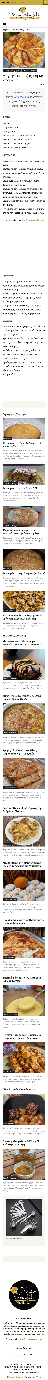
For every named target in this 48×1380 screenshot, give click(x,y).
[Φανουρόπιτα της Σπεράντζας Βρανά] (24, 559)
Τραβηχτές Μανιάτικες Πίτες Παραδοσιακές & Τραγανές (20, 752)
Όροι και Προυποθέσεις (23, 1364)
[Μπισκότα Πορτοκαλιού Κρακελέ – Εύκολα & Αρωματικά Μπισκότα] (24, 885)
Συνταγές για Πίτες (10, 732)
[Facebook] (17, 1355)
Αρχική (6, 30)
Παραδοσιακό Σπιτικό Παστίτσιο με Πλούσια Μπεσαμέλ (24, 921)
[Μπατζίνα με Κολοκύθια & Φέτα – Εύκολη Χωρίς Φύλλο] (24, 718)
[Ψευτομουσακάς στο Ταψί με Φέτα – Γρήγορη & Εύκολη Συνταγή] (24, 601)
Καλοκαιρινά (8, 845)
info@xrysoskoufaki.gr (31, 1339)
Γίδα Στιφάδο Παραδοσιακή (19, 1089)
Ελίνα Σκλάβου (8, 957)
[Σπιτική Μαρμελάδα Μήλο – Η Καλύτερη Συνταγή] (24, 1164)
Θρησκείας (7, 438)
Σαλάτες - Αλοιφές (10, 1014)
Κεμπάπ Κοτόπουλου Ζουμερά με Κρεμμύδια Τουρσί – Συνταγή (22, 1036)
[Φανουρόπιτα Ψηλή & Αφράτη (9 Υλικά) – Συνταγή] (24, 429)
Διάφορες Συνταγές (10, 483)
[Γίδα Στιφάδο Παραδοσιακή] (24, 1109)
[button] (4, 23)
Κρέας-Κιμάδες (9, 610)
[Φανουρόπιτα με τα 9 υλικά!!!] (24, 474)
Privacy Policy (23, 1370)
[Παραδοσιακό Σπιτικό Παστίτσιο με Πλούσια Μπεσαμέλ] (24, 943)
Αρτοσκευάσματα (9, 787)
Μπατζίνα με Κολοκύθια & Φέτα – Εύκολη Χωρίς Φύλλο (23, 697)
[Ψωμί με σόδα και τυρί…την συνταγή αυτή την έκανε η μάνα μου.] (24, 516)
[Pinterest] (31, 1355)
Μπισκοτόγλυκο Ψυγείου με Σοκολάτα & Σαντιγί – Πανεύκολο (22, 643)
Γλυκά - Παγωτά (29, 70)
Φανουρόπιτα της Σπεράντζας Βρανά (24, 573)
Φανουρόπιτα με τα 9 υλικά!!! (20, 488)
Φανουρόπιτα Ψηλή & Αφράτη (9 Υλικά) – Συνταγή (22, 444)
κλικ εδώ (19, 96)
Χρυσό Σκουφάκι (16, 1377)
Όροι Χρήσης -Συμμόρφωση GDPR (23, 1367)
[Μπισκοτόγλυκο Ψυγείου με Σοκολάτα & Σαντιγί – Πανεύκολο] (24, 664)
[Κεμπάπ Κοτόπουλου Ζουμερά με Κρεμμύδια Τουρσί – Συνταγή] (24, 1057)
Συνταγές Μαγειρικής (21, 30)
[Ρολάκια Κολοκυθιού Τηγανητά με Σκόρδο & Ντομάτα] (24, 831)
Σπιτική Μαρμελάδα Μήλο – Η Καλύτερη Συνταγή (21, 1143)
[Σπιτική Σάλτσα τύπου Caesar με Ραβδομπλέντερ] (24, 1000)
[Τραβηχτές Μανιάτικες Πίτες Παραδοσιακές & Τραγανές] (24, 773)
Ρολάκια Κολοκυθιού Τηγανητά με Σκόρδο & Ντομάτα (23, 810)
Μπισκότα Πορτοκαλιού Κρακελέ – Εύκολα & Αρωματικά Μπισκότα (23, 864)
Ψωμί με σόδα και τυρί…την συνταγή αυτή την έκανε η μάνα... (22, 532)
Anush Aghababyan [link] (35, 220)
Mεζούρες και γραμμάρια (24, 1372)
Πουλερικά (7, 1071)
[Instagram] (24, 1355)
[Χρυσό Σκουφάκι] (24, 12)
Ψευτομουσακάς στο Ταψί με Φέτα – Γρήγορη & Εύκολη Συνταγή (24, 617)
